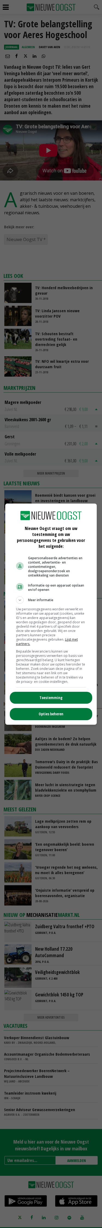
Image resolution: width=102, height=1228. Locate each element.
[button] (51, 600)
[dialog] (51, 614)
